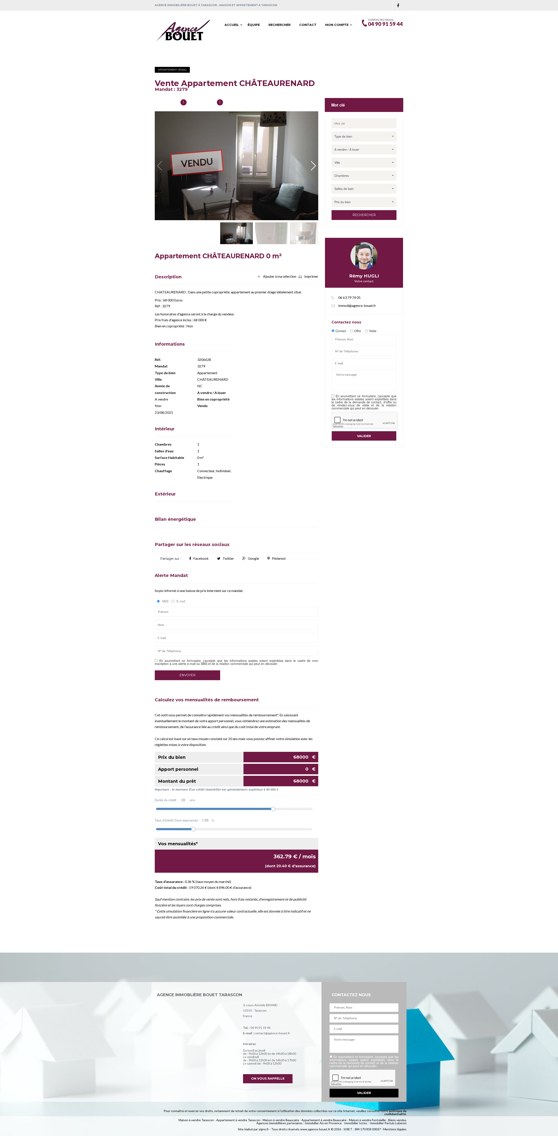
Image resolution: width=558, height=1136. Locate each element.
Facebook (201, 558)
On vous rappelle (267, 1078)
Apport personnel (237, 769)
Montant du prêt (237, 781)
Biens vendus (397, 1120)
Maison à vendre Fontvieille (367, 1120)
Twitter (228, 558)
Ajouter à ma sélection (279, 276)
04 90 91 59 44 (260, 1028)
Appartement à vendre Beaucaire (324, 1120)
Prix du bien (237, 757)
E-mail (181, 601)
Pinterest (279, 558)
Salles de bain (166, 102)
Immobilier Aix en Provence (323, 1123)
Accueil (232, 25)
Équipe (254, 25)
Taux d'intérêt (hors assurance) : (184, 820)
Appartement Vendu (172, 69)
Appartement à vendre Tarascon (238, 1120)
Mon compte (337, 25)
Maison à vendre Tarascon (196, 1120)
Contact (307, 25)
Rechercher (280, 25)
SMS (165, 601)
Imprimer (311, 276)
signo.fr (264, 1129)
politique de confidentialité (395, 1112)
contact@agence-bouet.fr (272, 1033)
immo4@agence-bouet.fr (357, 305)
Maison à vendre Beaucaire (281, 1120)
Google (253, 558)
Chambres (205, 102)
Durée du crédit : (175, 800)
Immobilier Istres (355, 1123)
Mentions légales (395, 1129)
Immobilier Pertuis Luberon (388, 1123)
